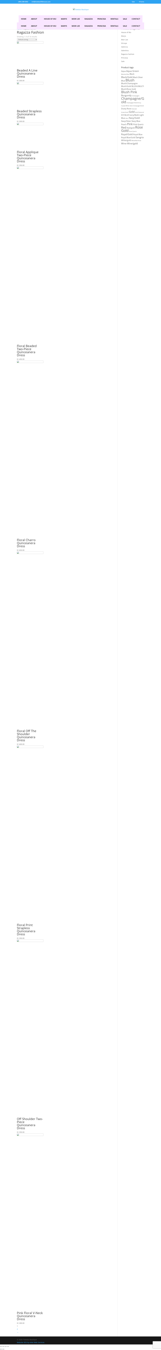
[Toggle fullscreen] (6, 1346)
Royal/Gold (127, 134)
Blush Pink (129, 92)
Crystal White (125, 106)
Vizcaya (124, 43)
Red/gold (131, 128)
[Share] (3, 1346)
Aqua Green (132, 71)
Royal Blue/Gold (128, 137)
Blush (130, 80)
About (34, 19)
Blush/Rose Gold (128, 89)
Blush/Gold (126, 86)
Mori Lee (76, 19)
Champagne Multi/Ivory (134, 103)
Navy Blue (136, 121)
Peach (124, 124)
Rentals (114, 19)
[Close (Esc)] (1, 1346)
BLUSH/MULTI (138, 86)
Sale (133, 2)
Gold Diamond (139, 112)
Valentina (125, 50)
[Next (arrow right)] (3, 1349)
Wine (124, 143)
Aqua (123, 71)
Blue (123, 80)
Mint (127, 118)
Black (132, 74)
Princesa (101, 19)
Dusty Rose (126, 108)
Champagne (135, 96)
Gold (131, 111)
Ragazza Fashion (127, 54)
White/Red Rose (136, 140)
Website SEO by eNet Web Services (30, 1342)
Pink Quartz (138, 124)
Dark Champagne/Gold (137, 106)
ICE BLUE (125, 115)
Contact (136, 19)
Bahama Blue (125, 74)
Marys (64, 19)
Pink (130, 124)
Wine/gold (132, 143)
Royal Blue (137, 134)
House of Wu (50, 19)
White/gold (126, 140)
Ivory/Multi (134, 115)
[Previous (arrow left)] (1, 1349)
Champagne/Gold (132, 100)
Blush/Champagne (129, 83)
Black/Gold (126, 77)
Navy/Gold (134, 117)
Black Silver (138, 77)
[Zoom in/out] (8, 1346)
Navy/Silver (126, 121)
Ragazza (89, 19)
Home (23, 19)
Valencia (124, 47)
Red (123, 127)
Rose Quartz (133, 131)
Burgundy (126, 95)
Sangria (140, 137)
